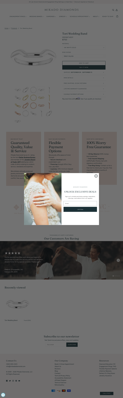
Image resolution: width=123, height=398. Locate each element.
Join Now (80, 209)
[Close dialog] (96, 176)
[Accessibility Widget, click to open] (3, 395)
